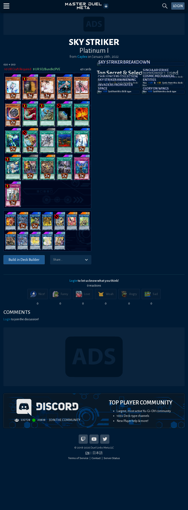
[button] (6, 6)
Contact (96, 458)
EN (87, 453)
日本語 (97, 453)
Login (73, 280)
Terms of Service (78, 458)
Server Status (112, 458)
